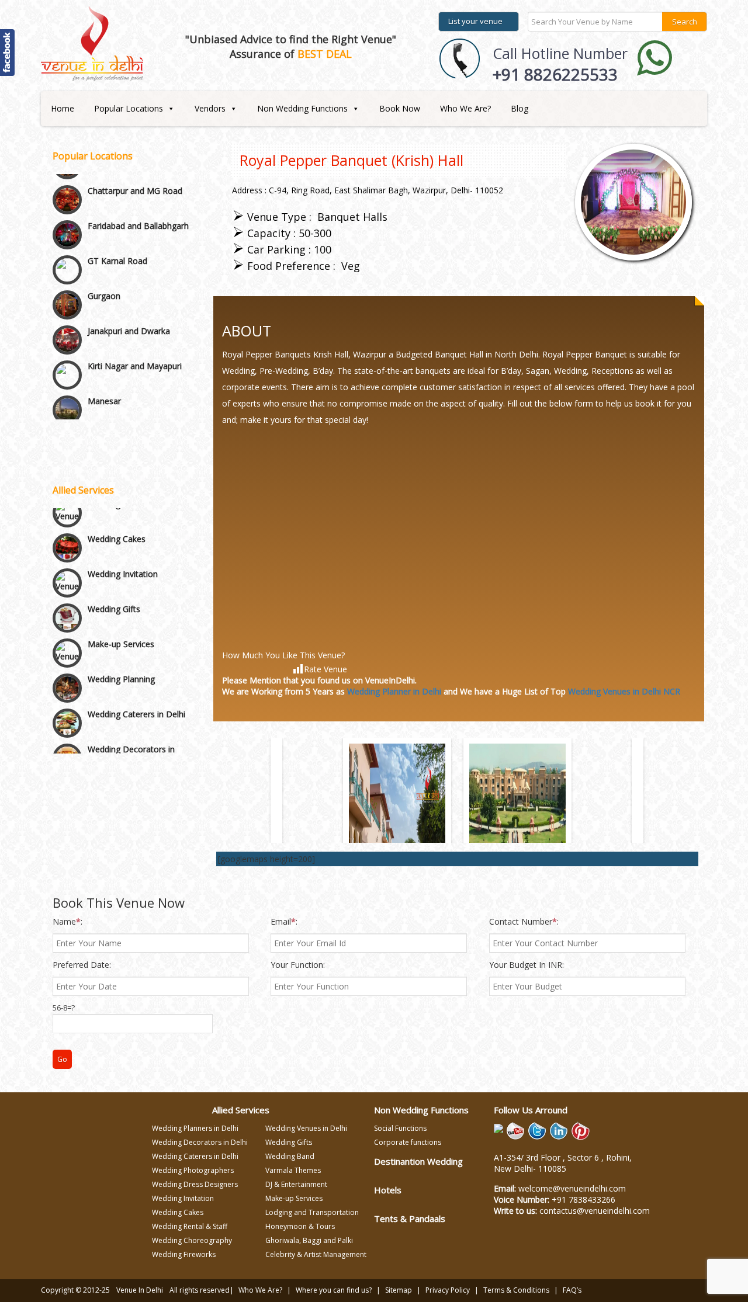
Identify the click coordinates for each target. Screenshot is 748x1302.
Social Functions (400, 1128)
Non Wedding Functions (302, 108)
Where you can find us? (334, 1290)
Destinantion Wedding (418, 1161)
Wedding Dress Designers (195, 1184)
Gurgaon (104, 268)
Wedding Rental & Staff (189, 1226)
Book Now (399, 108)
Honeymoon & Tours (300, 1226)
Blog (519, 108)
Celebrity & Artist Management (315, 1254)
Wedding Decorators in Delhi (131, 744)
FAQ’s (572, 1290)
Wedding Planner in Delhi (394, 691)
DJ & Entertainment (296, 1184)
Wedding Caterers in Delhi (136, 703)
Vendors (210, 108)
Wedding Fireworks (184, 1254)
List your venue (475, 21)
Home (62, 108)
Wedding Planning (121, 668)
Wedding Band (289, 1156)
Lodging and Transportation (312, 1212)
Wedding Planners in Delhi (195, 1128)
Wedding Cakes (117, 528)
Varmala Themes (293, 1170)
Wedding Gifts (114, 598)
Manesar (104, 373)
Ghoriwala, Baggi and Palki (309, 1240)
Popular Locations (128, 108)
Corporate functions (407, 1142)
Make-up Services (121, 633)
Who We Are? (465, 108)
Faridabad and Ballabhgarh (138, 198)
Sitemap (398, 1290)
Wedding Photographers (193, 1170)
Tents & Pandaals (409, 1218)
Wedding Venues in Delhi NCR (624, 691)
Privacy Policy (447, 1290)
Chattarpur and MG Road (135, 163)
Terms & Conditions (516, 1290)
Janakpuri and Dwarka (129, 303)
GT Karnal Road (117, 233)
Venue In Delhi (139, 1290)
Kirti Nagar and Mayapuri (135, 338)
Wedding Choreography (192, 1240)
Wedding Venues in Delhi (306, 1128)
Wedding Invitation (123, 563)
